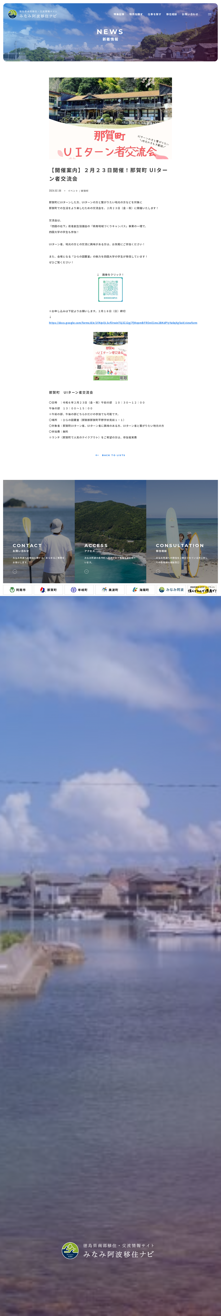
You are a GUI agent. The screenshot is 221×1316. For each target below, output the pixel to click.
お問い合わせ (190, 14)
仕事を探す (154, 14)
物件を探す (136, 14)
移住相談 (171, 14)
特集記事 (119, 14)
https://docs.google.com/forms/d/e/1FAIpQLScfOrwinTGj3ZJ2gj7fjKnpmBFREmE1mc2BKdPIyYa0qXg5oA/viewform (123, 323)
